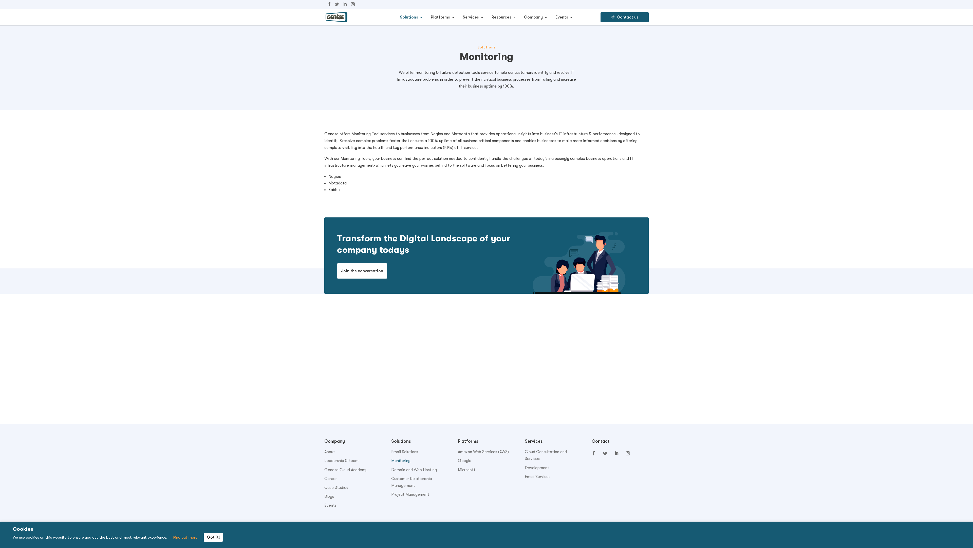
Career (330, 478)
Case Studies (336, 487)
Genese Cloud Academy (345, 470)
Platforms (440, 17)
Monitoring (400, 460)
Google (464, 460)
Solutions (409, 17)
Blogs (329, 496)
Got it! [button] (213, 537)
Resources (501, 17)
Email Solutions (404, 452)
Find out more (185, 537)
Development (537, 468)
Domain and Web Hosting (414, 470)
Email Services (537, 476)
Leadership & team (341, 460)
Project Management (410, 494)
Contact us (628, 17)
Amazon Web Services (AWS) (483, 452)
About (329, 452)
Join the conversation (362, 271)
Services (471, 17)
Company (533, 17)
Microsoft (466, 470)
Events (561, 17)
